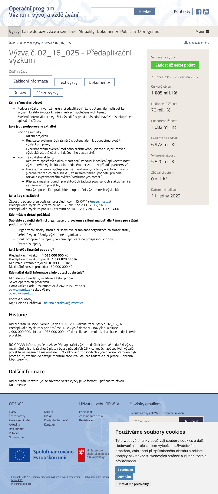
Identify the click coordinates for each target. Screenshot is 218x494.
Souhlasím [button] (125, 469)
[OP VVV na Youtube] (206, 11)
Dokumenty (107, 31)
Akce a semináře (61, 31)
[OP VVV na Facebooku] (198, 11)
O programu (148, 31)
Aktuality (87, 31)
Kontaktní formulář (56, 420)
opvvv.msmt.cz (19, 289)
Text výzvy (68, 82)
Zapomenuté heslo (91, 416)
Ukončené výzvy (30, 43)
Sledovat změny (199, 42)
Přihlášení (85, 411)
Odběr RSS (17, 480)
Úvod (12, 43)
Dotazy (19, 92)
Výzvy (14, 31)
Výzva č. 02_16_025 (57, 43)
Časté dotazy (33, 31)
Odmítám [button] (124, 476)
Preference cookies (21, 484)
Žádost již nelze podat (175, 65)
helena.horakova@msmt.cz (63, 302)
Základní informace (30, 81)
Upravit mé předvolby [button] (133, 484)
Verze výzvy (48, 92)
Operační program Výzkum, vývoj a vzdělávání (43, 10)
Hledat (145, 11)
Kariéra (48, 411)
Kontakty (182, 11)
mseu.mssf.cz (100, 201)
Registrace (86, 420)
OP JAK (48, 416)
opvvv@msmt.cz (21, 293)
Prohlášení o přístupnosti (97, 477)
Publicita (128, 31)
